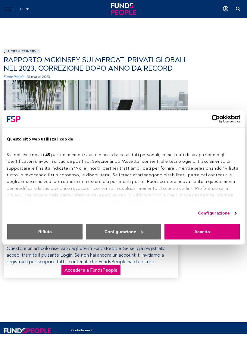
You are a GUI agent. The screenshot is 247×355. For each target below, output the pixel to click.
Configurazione (214, 213)
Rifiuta (45, 231)
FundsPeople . (15, 77)
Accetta (202, 231)
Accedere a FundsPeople (90, 270)
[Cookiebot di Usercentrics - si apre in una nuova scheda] (214, 119)
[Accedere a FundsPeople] (225, 9)
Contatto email (81, 330)
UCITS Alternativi (22, 51)
